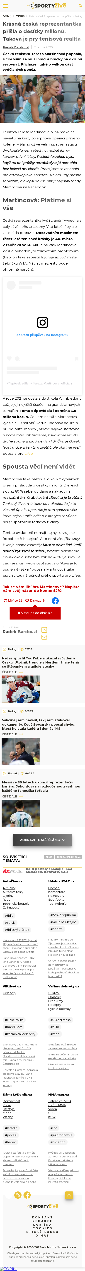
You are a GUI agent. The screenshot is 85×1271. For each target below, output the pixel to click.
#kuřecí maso (61, 1020)
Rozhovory (56, 895)
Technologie (57, 903)
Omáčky (54, 997)
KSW (52, 1117)
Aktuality (9, 888)
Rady (6, 899)
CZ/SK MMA (57, 1105)
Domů (7, 16)
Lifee (28, 453)
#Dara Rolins (14, 1020)
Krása (7, 1105)
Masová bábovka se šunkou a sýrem (61, 1066)
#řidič (9, 915)
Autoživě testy (13, 892)
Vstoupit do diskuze (36, 613)
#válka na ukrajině (64, 922)
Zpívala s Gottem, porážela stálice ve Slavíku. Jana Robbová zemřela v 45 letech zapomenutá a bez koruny (20, 1077)
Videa (52, 1109)
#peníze (57, 929)
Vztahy (8, 1117)
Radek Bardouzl (16, 47)
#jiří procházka (61, 1135)
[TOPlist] (8, 1269)
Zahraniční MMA (59, 1101)
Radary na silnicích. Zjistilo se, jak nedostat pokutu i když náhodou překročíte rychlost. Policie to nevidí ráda (63, 947)
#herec (10, 1142)
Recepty (54, 1004)
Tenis (20, 16)
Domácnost (11, 1101)
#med (55, 1034)
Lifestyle (9, 1109)
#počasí (11, 1135)
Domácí (54, 888)
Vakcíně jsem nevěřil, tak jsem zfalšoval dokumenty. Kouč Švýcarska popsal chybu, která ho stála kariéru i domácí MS (38, 724)
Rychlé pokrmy (59, 1009)
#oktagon (58, 1142)
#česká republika (63, 915)
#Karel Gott (13, 1027)
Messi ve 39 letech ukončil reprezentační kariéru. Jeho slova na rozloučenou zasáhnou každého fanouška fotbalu (41, 786)
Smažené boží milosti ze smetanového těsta (62, 1046)
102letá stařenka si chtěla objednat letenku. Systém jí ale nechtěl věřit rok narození (20, 1158)
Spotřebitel (56, 899)
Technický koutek (16, 903)
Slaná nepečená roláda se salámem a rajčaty (63, 1056)
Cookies (43, 1228)
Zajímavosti (11, 907)
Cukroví (54, 993)
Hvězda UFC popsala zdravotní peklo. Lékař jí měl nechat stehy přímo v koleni (62, 1158)
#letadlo (11, 1128)
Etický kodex (42, 1232)
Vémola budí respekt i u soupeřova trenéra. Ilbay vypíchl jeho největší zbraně (63, 1176)
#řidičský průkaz (17, 929)
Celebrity (9, 993)
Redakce (42, 1221)
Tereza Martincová (68, 857)
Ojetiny (8, 895)
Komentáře (56, 892)
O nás (42, 1235)
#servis (10, 922)
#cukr (55, 1027)
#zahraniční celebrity (20, 1034)
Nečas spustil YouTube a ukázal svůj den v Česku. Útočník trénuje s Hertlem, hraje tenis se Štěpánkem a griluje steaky (41, 662)
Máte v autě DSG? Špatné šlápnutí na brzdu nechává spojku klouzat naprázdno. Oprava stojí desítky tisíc (20, 945)
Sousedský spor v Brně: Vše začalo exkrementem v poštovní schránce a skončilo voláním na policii (20, 1176)
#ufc (54, 1128)
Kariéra (42, 1224)
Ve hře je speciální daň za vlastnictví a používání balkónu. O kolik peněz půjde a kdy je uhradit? (63, 968)
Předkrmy (55, 1001)
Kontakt (42, 1217)
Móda (7, 1113)
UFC (51, 1113)
